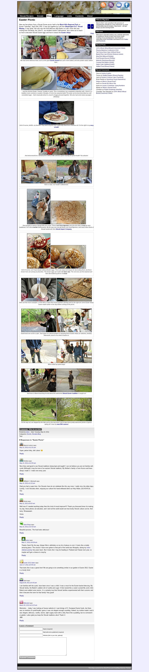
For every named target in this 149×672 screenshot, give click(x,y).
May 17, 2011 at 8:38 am (29, 542)
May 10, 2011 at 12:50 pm (28, 463)
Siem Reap (27, 524)
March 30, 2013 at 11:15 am (28, 605)
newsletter (110, 39)
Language (59, 16)
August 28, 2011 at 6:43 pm (28, 583)
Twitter (126, 39)
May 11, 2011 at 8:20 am (27, 503)
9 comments (24, 429)
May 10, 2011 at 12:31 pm (28, 447)
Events (29, 434)
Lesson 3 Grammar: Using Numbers (113, 85)
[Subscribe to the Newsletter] (119, 5)
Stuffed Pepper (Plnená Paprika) (113, 75)
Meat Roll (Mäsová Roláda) (104, 56)
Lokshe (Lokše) (106, 73)
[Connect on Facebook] (126, 5)
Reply (22, 453)
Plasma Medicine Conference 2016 (107, 50)
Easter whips (66, 32)
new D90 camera (62, 424)
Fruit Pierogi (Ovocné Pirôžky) (105, 58)
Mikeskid (26, 603)
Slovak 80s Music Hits (109, 83)
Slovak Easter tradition (70, 393)
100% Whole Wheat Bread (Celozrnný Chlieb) (110, 48)
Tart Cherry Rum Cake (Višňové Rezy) (108, 52)
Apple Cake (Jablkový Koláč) (105, 64)
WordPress (107, 668)
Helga (98, 81)
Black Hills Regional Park (69, 24)
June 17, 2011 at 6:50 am (28, 565)
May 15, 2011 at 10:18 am (28, 527)
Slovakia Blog (36, 434)
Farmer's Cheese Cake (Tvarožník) (112, 77)
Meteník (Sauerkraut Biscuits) (105, 60)
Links (69, 16)
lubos (27, 432)
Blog (49, 16)
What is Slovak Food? (109, 81)
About (90, 16)
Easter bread (54, 60)
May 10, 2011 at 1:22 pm (27, 483)
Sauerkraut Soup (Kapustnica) (115, 79)
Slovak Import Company (64, 229)
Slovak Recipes (27, 16)
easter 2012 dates (29, 563)
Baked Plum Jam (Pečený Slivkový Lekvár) (109, 54)
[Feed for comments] (111, 5)
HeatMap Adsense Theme (122, 668)
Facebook (102, 41)
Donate (40, 16)
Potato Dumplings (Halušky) (113, 89)
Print (92, 33)
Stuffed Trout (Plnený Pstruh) (105, 66)
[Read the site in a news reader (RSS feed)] (103, 5)
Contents (79, 16)
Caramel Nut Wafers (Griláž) (105, 62)
